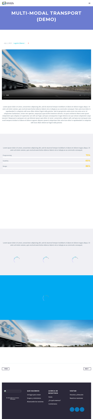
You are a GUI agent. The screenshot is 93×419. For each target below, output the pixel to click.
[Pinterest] (10, 357)
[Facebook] (3, 357)
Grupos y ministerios (34, 398)
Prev (6, 369)
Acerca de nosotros (37, 6)
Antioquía (21, 6)
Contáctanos (52, 404)
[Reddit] (21, 357)
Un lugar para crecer (34, 395)
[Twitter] (7, 357)
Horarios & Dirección (57, 6)
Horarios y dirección (76, 395)
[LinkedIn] (17, 357)
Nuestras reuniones (76, 398)
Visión (50, 397)
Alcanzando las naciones (35, 402)
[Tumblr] (14, 357)
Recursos (73, 6)
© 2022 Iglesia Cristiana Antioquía (12, 398)
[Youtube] (82, 409)
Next (87, 369)
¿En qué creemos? (54, 400)
